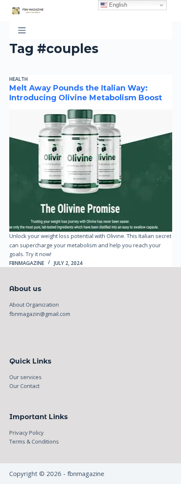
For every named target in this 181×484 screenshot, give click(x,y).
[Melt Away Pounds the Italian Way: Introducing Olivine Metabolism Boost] (90, 171)
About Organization (34, 304)
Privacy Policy (26, 432)
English (117, 5)
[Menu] (22, 30)
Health (18, 79)
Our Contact (24, 386)
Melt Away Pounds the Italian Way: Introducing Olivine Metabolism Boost (85, 92)
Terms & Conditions (34, 441)
